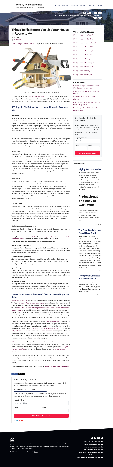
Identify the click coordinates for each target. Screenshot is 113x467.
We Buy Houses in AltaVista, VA (83, 35)
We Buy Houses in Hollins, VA (82, 55)
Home (13, 44)
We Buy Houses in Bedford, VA (83, 47)
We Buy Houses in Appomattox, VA (84, 43)
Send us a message (17, 239)
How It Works (73, 5)
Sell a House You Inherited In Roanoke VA (90, 455)
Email (44, 407)
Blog (89, 15)
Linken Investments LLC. (19, 301)
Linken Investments (52, 321)
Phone (16, 407)
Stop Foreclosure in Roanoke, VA (93, 450)
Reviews (82, 5)
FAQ (85, 15)
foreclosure (36, 328)
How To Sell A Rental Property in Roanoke (90, 458)
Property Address (20, 400)
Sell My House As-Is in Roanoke (93, 444)
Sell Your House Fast (61, 5)
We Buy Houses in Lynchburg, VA (83, 63)
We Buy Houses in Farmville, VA (83, 51)
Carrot (36, 452)
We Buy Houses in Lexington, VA (83, 59)
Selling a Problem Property (25, 44)
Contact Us (90, 5)
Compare (99, 5)
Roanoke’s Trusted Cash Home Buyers (31, 303)
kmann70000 (18, 40)
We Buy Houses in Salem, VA (82, 71)
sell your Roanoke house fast (20, 331)
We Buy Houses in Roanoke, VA (83, 67)
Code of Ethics (97, 15)
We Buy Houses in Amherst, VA (83, 39)
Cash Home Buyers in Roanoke (65, 15)
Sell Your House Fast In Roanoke (93, 447)
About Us (80, 15)
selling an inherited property (50, 328)
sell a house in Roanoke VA (27, 237)
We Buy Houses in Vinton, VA (82, 75)
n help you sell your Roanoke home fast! (55, 237)
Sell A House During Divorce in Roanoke (91, 452)
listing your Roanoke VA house (37, 96)
